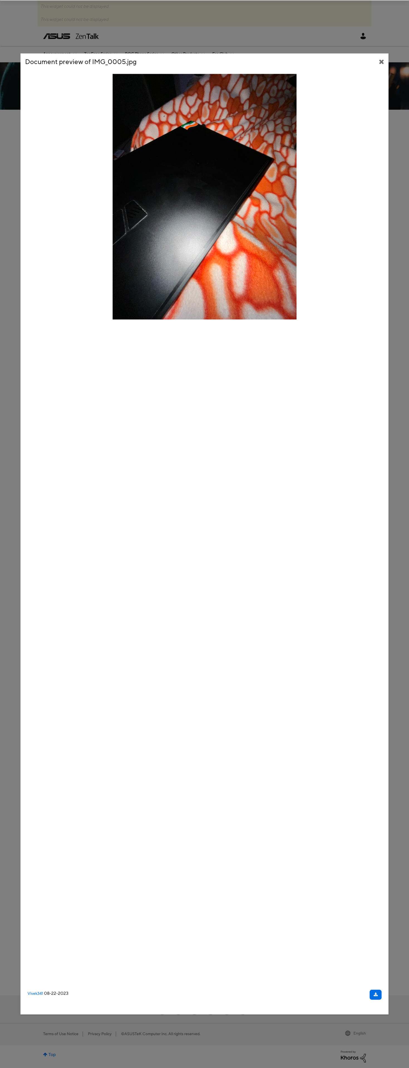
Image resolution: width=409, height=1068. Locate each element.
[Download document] (376, 994)
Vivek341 (35, 993)
